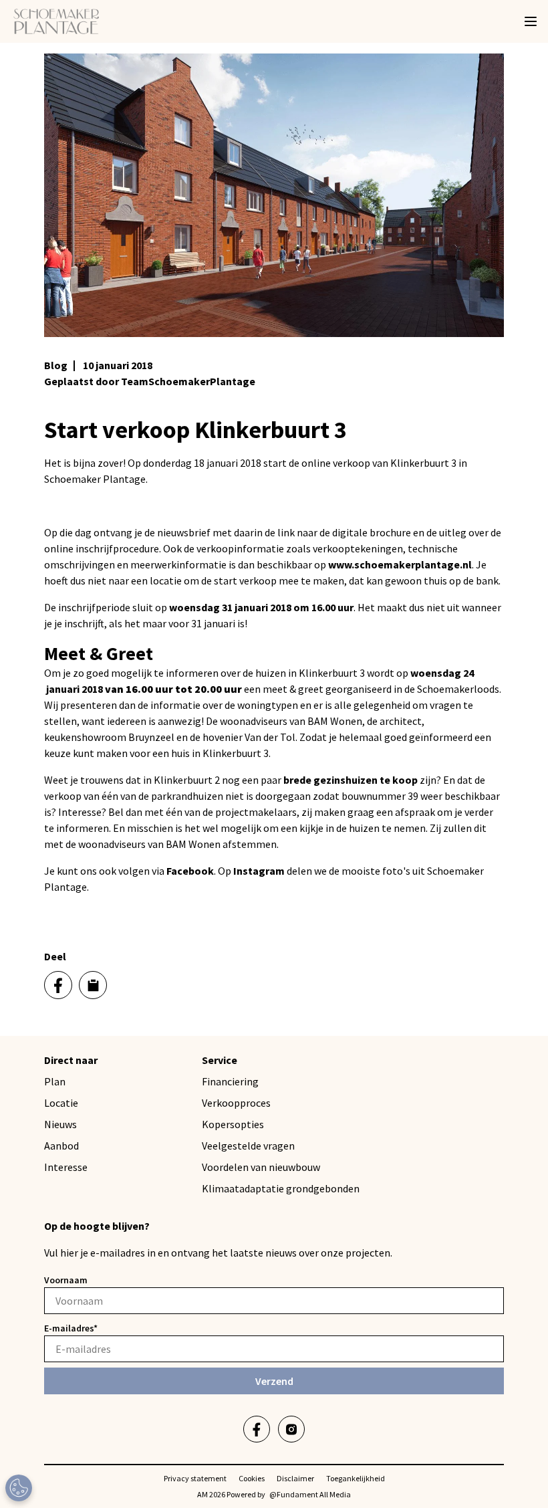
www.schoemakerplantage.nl (400, 564)
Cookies (252, 1478)
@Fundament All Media (310, 1494)
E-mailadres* (71, 1328)
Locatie (61, 1102)
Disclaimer (295, 1478)
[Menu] (530, 21)
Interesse (66, 1167)
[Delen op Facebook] (58, 985)
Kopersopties (233, 1124)
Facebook (190, 870)
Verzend (274, 1381)
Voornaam (66, 1280)
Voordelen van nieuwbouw (261, 1167)
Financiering (230, 1081)
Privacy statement (195, 1478)
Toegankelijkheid (355, 1478)
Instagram (259, 870)
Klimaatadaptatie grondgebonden (281, 1188)
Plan (54, 1081)
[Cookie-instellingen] (18, 1488)
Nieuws (60, 1124)
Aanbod (61, 1145)
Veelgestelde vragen (248, 1145)
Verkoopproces (236, 1102)
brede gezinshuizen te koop (350, 779)
